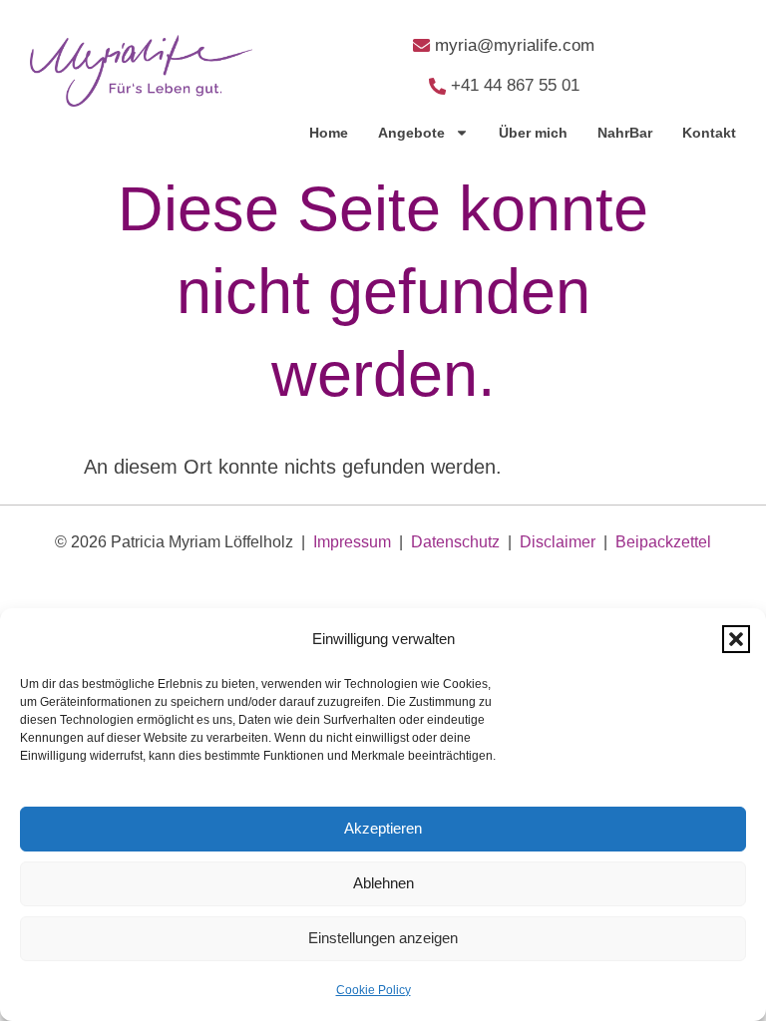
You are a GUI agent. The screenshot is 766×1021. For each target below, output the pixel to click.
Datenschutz (455, 541)
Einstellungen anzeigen (383, 937)
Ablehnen (383, 882)
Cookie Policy (373, 990)
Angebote (411, 133)
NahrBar (624, 133)
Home (328, 133)
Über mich (533, 133)
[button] (736, 639)
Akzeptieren (383, 828)
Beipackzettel (663, 541)
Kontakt (709, 133)
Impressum (352, 541)
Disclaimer (557, 541)
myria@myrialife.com (514, 45)
